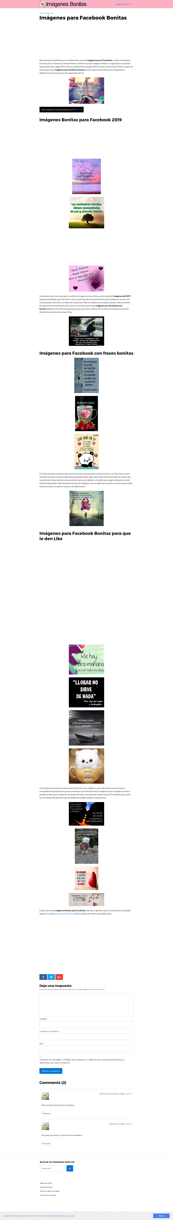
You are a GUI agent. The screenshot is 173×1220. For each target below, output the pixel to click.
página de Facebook (64, 913)
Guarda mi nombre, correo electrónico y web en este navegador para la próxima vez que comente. (82, 1061)
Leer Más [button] (70, 1216)
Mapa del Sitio (46, 1183)
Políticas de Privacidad (49, 1191)
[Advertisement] (86, 40)
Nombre (43, 1019)
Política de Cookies (48, 1195)
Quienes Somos (46, 1187)
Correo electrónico (49, 1031)
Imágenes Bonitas (122, 4)
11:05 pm (128, 1094)
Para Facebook (46, 13)
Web (41, 1044)
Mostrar (78, 109)
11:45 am (128, 1124)
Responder (46, 1113)
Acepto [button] (161, 1216)
